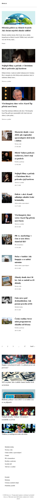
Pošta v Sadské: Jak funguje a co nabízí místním (23, 259)
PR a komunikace (19, 244)
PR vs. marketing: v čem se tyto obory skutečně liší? (23, 239)
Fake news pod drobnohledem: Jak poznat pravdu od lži (23, 301)
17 (25, 346)
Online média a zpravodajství (22, 203)
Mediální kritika (19, 307)
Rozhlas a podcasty (19, 161)
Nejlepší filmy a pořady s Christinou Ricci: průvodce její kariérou (24, 176)
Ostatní (3, 43)
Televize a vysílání (6, 81)
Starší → (32, 346)
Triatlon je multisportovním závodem (14, 434)
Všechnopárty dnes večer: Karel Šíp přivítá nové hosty (25, 218)
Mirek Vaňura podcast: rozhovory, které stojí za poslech (24, 156)
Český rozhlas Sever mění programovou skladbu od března (23, 322)
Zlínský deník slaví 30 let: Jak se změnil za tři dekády (24, 280)
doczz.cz (4, 3)
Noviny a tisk (18, 144)
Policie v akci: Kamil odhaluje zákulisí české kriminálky (24, 197)
